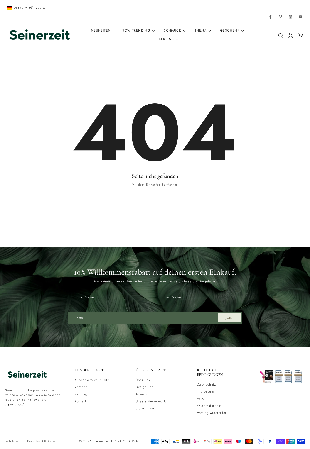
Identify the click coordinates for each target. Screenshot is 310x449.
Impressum (205, 392)
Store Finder (146, 408)
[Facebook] (271, 17)
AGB (200, 399)
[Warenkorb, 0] (300, 35)
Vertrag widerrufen (212, 413)
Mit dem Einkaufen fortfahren (155, 184)
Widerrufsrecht (209, 406)
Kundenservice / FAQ (92, 380)
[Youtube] (300, 17)
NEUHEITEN (101, 30)
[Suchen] (280, 35)
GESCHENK (229, 30)
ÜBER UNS (165, 39)
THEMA (201, 30)
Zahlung (81, 394)
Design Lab (144, 387)
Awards (141, 394)
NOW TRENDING (136, 30)
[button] (98, 370)
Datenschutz (206, 384)
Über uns (143, 380)
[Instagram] (290, 17)
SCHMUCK (172, 30)
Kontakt (80, 401)
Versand (81, 387)
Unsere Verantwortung (153, 401)
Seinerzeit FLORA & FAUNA (116, 441)
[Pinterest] (280, 17)
